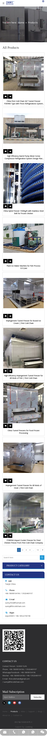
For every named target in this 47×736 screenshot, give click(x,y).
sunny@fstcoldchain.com (15, 606)
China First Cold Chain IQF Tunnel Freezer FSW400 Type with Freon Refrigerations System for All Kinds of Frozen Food (23, 102)
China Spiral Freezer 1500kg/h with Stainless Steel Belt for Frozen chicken (24, 212)
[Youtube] (14, 702)
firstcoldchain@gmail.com (19, 679)
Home (5, 711)
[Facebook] (19, 702)
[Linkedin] (9, 702)
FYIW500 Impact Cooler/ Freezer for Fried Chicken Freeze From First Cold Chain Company (23, 541)
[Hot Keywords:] (42, 557)
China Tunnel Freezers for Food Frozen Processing (23, 431)
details (11, 96)
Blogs (40, 711)
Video (23, 711)
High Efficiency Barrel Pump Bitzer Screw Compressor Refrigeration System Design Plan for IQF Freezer (23, 157)
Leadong (28, 727)
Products (14, 711)
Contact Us (17, 715)
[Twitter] (4, 702)
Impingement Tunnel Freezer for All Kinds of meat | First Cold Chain (23, 486)
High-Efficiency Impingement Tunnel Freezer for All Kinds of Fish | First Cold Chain (23, 376)
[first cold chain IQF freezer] (14, 640)
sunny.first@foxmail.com (15, 603)
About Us (6, 715)
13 (38, 550)
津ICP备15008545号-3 (23, 722)
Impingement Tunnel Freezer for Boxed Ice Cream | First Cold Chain (23, 321)
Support (31, 711)
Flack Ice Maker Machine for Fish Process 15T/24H (23, 267)
